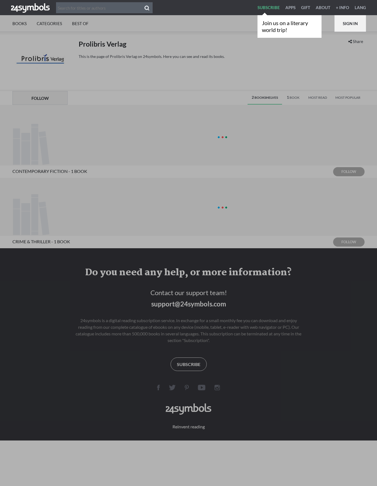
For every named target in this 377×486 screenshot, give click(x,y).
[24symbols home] (30, 7)
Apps (290, 7)
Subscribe (268, 7)
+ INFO (342, 7)
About (323, 7)
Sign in (350, 23)
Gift (305, 7)
